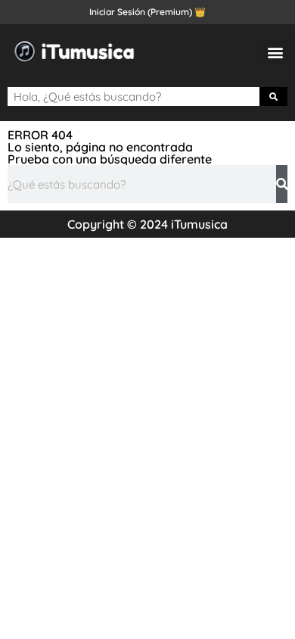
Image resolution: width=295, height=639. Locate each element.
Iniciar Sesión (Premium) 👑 (147, 11)
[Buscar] (273, 96)
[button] (274, 51)
